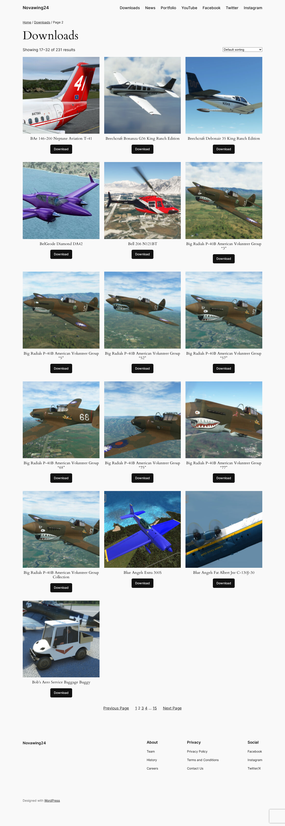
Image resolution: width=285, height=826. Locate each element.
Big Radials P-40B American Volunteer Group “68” (61, 465)
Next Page (172, 708)
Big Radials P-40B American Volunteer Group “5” (61, 355)
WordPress (52, 800)
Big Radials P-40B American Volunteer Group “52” (142, 355)
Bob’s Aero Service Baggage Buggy (61, 682)
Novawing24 (36, 7)
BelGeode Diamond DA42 (61, 244)
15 (155, 708)
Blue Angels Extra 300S (143, 572)
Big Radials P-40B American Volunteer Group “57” (223, 355)
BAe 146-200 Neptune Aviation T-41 (61, 138)
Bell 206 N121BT (142, 244)
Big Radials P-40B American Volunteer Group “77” (223, 465)
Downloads (42, 22)
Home (27, 22)
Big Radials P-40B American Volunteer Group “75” (142, 465)
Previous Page (116, 708)
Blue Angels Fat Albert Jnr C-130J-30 (223, 572)
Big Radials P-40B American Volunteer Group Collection (61, 574)
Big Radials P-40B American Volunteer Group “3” (223, 246)
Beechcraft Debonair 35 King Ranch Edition (224, 138)
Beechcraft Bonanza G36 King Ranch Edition (143, 138)
